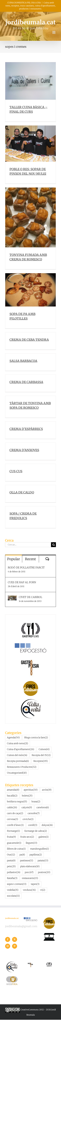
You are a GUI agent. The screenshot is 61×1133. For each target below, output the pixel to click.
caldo (12, 807)
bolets (27, 795)
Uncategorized (17, 772)
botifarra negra (17, 801)
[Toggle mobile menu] (54, 32)
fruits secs (27, 836)
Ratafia (12, 878)
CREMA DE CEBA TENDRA (29, 340)
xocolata (13, 895)
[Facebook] (7, 939)
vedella (12, 890)
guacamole (14, 842)
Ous (11, 854)
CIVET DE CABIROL (30, 597)
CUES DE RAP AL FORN (22, 582)
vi (42, 890)
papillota (35, 854)
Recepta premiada (18, 761)
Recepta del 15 (41, 755)
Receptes (40, 761)
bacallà (12, 795)
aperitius (31, 789)
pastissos (26, 860)
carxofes (34, 813)
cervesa (12, 819)
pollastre (13, 872)
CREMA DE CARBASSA (26, 382)
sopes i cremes (16, 884)
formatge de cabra (35, 831)
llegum (31, 842)
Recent (30, 559)
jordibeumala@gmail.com (21, 926)
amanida (13, 789)
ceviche (28, 819)
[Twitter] (14, 939)
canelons (42, 807)
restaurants (30, 878)
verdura (29, 890)
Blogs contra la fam (36, 737)
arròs (47, 789)
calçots (27, 807)
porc (29, 872)
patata (43, 860)
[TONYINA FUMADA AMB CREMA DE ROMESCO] (30, 217)
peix (11, 866)
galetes (43, 836)
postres (44, 872)
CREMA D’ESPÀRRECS (26, 429)
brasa (36, 801)
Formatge (13, 831)
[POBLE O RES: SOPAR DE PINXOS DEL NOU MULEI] (30, 144)
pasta (11, 860)
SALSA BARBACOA (23, 361)
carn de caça (15, 813)
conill (32, 825)
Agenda (13, 737)
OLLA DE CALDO (21, 492)
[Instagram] (7, 946)
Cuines (44, 749)
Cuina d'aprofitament (20, 749)
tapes (35, 884)
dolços (47, 825)
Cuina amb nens (17, 743)
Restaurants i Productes (21, 767)
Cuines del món (17, 755)
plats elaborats (30, 866)
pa (22, 854)
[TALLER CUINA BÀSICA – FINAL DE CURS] (30, 81)
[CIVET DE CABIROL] (12, 597)
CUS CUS (15, 471)
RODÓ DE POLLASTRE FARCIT (26, 567)
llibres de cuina (16, 848)
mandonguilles (39, 848)
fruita (11, 836)
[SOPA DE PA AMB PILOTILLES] (30, 289)
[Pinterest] (14, 946)
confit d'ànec (15, 825)
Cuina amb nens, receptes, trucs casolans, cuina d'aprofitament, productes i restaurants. (30, 5)
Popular (13, 559)
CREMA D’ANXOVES (24, 450)
